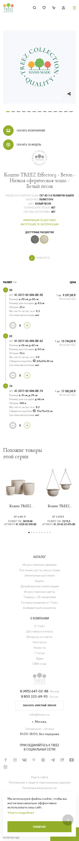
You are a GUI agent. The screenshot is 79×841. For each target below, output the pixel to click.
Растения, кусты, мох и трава (39, 570)
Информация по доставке (39, 220)
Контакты (40, 642)
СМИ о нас (39, 664)
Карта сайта (39, 777)
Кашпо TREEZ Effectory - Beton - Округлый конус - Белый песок (20, 506)
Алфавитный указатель (39, 608)
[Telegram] (52, 760)
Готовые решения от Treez (39, 602)
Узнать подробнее (20, 812)
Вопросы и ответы (39, 637)
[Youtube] (71, 760)
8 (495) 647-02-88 (34, 691)
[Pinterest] (33, 760)
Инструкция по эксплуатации (39, 224)
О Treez (39, 626)
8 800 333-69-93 (34, 696)
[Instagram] (15, 760)
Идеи (39, 658)
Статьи (40, 653)
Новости (40, 648)
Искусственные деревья (39, 565)
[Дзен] (43, 760)
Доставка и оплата (39, 631)
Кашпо (39, 581)
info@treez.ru (39, 714)
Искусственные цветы (39, 592)
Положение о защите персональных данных (40, 782)
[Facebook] (5, 760)
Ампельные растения (39, 575)
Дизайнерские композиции (39, 586)
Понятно (39, 826)
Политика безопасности (39, 788)
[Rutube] (62, 760)
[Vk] (24, 760)
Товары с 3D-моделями (39, 597)
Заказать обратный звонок (39, 705)
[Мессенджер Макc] (5, 767)
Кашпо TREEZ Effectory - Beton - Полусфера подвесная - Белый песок (58, 506)
